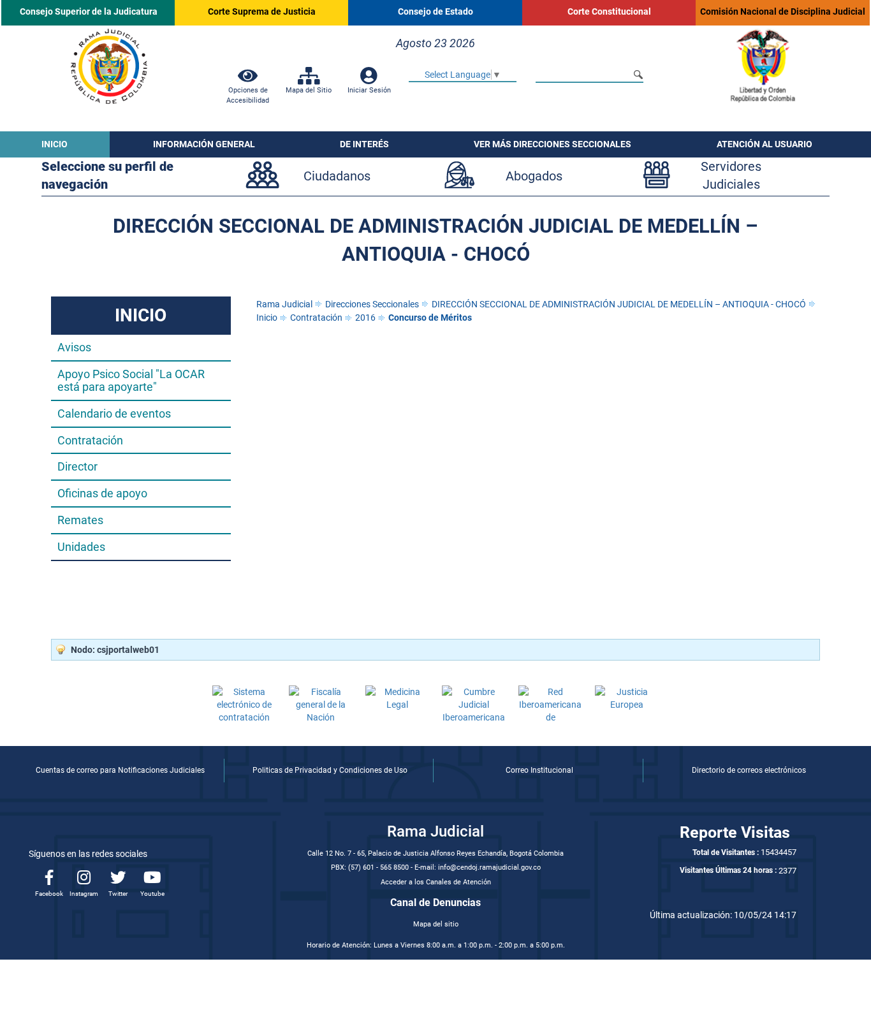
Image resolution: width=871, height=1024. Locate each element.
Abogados (534, 176)
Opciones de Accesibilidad (247, 95)
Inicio (266, 317)
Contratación (316, 317)
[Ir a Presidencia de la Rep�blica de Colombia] (762, 66)
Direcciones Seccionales (372, 304)
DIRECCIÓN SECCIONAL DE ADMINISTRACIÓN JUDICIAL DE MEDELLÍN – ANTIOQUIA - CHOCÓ (619, 304)
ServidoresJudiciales (731, 176)
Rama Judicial (284, 304)
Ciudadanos (337, 176)
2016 (365, 317)
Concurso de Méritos (430, 317)
